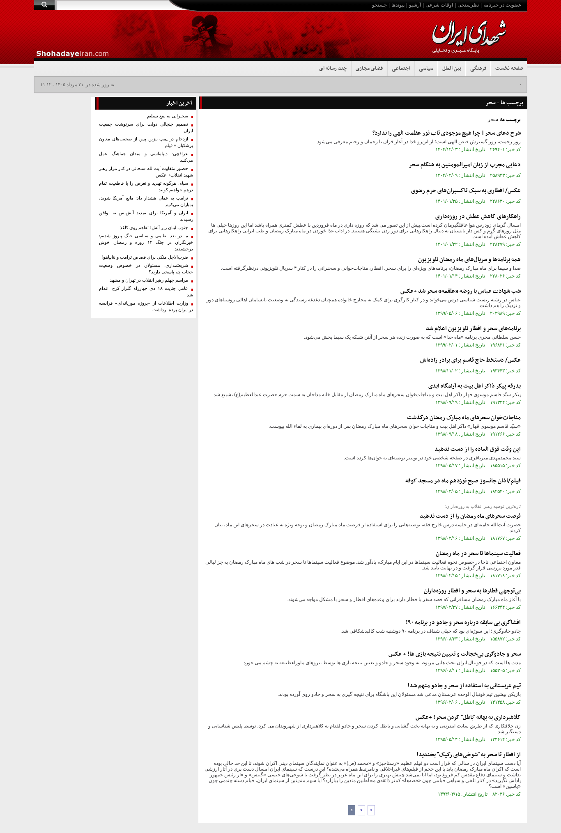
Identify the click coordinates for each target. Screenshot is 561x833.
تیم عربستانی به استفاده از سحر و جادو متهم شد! (464, 686)
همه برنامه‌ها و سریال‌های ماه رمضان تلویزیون (469, 260)
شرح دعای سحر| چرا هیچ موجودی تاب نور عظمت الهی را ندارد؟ (446, 133)
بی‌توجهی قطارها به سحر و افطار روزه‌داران (472, 591)
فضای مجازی (369, 68)
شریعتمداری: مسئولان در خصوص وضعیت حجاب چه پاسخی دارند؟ (146, 268)
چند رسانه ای (333, 68)
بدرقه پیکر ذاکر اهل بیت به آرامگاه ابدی (474, 386)
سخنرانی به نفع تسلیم (167, 116)
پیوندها (398, 5)
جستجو (379, 5)
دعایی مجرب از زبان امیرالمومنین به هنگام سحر (465, 165)
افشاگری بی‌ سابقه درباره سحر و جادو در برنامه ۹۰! (463, 622)
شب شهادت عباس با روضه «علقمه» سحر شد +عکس (460, 291)
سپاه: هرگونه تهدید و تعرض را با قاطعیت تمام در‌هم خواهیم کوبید (146, 186)
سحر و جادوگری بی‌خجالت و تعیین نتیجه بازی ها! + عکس (455, 654)
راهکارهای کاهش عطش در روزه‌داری (478, 216)
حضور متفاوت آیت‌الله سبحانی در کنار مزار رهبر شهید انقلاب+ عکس (146, 171)
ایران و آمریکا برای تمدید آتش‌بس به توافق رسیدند (146, 216)
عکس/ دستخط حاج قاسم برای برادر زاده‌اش (470, 360)
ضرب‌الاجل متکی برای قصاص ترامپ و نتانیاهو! (144, 257)
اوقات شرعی (439, 5)
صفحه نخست (509, 68)
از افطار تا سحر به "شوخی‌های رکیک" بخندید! (468, 755)
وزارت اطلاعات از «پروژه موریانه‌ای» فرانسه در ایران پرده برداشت (146, 306)
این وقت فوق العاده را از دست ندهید (478, 449)
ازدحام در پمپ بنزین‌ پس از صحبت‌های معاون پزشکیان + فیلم (146, 142)
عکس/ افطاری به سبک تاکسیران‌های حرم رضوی (466, 191)
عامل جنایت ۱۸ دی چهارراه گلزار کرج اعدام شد (146, 291)
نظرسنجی (468, 5)
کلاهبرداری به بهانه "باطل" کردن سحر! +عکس (468, 717)
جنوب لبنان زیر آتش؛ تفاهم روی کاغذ (154, 227)
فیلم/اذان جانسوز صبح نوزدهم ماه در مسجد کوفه (463, 481)
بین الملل (451, 68)
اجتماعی (401, 68)
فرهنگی (478, 68)
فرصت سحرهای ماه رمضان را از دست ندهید (470, 516)
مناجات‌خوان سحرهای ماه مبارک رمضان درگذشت (464, 418)
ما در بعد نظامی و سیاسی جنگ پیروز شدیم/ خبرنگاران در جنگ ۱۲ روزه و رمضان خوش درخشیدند (146, 242)
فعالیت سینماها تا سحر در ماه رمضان (478, 553)
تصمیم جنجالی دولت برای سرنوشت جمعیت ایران (146, 127)
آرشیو (415, 5)
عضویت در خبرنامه (502, 5)
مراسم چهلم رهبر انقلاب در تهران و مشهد (149, 280)
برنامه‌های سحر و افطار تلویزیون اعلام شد (473, 329)
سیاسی (426, 68)
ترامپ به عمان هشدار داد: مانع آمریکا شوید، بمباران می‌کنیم (146, 201)
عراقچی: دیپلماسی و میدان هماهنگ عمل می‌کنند (146, 157)
